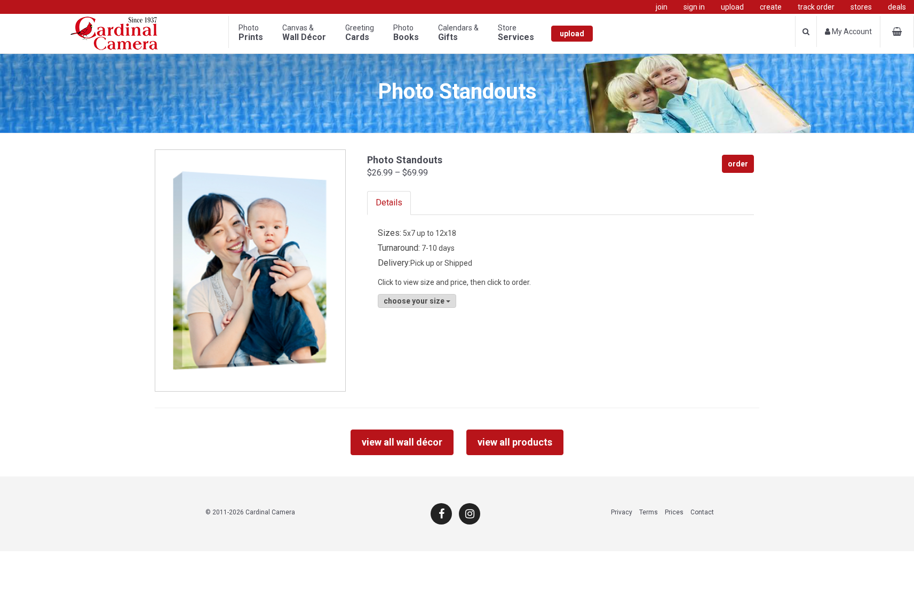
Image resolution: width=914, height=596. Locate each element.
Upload (732, 7)
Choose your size (415, 301)
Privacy (621, 512)
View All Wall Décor (402, 442)
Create (771, 7)
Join (661, 7)
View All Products (515, 442)
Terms (648, 512)
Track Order (816, 7)
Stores (861, 7)
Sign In (694, 7)
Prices (674, 512)
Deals (897, 7)
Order (738, 164)
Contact (702, 512)
